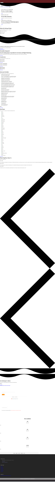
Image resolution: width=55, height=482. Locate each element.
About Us (2, 1)
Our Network (2, 468)
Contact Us (2, 471)
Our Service (2, 469)
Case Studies (2, 470)
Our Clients (2, 467)
